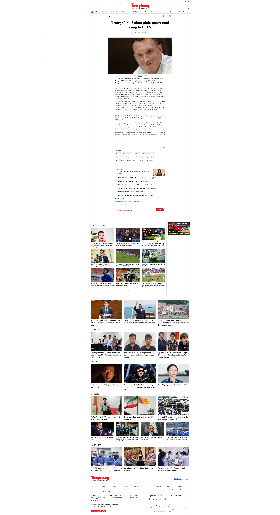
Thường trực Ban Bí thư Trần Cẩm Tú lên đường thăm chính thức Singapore (139, 321)
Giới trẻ (129, 11)
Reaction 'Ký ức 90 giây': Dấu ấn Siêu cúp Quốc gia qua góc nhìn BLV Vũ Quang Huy (102, 245)
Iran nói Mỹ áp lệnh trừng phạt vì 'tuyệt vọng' (151, 438)
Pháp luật (135, 11)
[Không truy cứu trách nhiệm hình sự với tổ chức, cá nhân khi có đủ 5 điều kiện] (106, 309)
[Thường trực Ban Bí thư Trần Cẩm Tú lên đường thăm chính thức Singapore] (140, 309)
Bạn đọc (158, 489)
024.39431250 (95, 500)
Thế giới (124, 11)
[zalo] (162, 499)
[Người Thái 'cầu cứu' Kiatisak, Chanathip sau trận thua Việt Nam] (102, 256)
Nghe (45, 39)
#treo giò (150, 160)
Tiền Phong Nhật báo (132, 1)
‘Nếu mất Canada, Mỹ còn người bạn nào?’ (102, 438)
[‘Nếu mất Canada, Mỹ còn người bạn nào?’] (102, 429)
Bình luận (45, 51)
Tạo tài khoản (127, 201)
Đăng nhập (118, 201)
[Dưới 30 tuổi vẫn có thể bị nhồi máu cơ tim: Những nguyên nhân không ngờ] (106, 456)
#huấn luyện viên (128, 154)
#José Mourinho (136, 157)
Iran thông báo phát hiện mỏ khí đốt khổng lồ (139, 418)
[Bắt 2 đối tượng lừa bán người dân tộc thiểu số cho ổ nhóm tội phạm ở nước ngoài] (140, 341)
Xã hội (96, 11)
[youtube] (188, 1)
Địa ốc (112, 11)
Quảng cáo (169, 1)
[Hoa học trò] (187, 479)
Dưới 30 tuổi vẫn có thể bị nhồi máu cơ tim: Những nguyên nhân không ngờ (106, 469)
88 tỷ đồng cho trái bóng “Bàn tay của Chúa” (153, 265)
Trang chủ (92, 12)
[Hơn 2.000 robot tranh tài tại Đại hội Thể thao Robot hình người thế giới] (177, 429)
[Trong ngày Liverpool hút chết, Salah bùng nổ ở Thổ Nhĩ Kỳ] (128, 256)
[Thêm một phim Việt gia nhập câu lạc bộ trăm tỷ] (106, 373)
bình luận (166, 16)
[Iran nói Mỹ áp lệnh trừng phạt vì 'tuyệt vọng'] (152, 429)
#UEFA (135, 160)
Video (183, 11)
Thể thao (141, 11)
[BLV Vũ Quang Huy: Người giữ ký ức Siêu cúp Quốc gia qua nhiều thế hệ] (153, 235)
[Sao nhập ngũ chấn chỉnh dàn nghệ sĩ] (173, 373)
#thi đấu (137, 154)
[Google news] (166, 499)
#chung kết (146, 157)
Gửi (160, 209)
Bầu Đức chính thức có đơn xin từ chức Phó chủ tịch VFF (135, 185)
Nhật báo (104, 484)
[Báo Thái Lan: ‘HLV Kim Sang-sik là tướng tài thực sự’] (128, 275)
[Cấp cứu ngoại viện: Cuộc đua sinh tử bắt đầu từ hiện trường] (173, 456)
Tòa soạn (161, 1)
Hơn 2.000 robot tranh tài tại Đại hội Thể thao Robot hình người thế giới (176, 439)
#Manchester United (148, 154)
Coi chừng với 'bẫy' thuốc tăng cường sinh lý (139, 469)
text (159, 16)
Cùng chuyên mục (99, 225)
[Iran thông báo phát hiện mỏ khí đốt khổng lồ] (140, 405)
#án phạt (142, 160)
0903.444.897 (134, 497)
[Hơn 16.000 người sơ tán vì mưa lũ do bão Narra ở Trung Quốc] (173, 405)
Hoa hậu (178, 11)
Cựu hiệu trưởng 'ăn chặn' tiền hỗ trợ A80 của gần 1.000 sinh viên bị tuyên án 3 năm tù (106, 354)
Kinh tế (101, 11)
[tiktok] (157, 499)
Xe (152, 11)
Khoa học (172, 11)
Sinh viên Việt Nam (144, 1)
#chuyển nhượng (126, 160)
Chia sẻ (45, 43)
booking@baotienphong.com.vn (119, 499)
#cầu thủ (118, 154)
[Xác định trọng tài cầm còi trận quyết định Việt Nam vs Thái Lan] (128, 235)
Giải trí (161, 11)
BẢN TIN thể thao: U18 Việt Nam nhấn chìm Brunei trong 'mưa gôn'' (138, 178)
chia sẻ (156, 16)
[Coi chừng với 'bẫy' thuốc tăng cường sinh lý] (140, 456)
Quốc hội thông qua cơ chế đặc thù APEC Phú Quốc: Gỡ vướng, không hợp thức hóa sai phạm (173, 322)
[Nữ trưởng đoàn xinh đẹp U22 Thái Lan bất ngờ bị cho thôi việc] (159, 172)
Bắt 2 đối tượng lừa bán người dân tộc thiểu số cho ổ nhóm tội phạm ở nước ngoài (139, 354)
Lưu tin (45, 47)
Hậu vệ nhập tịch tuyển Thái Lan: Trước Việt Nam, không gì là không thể (102, 284)
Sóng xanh (107, 11)
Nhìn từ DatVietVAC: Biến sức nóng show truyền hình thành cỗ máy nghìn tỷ (139, 387)
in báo (163, 16)
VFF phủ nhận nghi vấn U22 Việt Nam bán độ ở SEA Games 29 (137, 188)
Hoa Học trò (154, 1)
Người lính (147, 11)
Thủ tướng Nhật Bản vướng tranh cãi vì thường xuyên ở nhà (106, 418)
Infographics (149, 484)
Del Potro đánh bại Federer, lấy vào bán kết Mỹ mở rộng (135, 195)
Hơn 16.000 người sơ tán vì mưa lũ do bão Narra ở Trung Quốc (173, 418)
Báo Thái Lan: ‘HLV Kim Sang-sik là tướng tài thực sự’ (127, 284)
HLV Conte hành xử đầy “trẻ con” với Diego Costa (133, 181)
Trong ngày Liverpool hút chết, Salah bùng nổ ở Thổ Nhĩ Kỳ (127, 265)
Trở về (45, 55)
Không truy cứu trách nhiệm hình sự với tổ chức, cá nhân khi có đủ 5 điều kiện (105, 322)
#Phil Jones (155, 157)
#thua (127, 157)
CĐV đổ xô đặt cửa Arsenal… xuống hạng (130, 191)
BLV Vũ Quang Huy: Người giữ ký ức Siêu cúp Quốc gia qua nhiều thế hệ (153, 245)
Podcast (126, 484)
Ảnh (114, 484)
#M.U (117, 160)
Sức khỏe (118, 11)
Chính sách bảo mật (177, 495)
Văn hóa (156, 11)
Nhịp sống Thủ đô (95, 491)
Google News (170, 16)
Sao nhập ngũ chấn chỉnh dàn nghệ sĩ (173, 385)
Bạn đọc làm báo (99, 511)
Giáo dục (166, 11)
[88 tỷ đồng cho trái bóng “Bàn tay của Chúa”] (153, 256)
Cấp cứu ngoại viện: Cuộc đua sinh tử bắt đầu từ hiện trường (172, 469)
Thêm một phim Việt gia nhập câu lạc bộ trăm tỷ (106, 386)
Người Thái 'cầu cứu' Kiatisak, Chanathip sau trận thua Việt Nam (101, 265)
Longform (137, 484)
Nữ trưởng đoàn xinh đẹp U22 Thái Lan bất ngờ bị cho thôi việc (133, 172)
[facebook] (186, 1)
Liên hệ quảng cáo (115, 495)
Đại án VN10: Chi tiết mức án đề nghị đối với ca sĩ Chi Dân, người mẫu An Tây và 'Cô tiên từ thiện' (172, 354)
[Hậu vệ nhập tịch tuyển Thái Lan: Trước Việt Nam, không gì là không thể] (102, 275)
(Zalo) (120, 497)
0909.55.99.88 (115, 497)
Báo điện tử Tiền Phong (140, 6)
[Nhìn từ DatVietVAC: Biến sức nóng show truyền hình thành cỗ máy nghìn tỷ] (140, 373)
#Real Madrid (120, 157)
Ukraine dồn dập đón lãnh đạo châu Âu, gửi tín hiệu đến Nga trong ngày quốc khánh (127, 439)
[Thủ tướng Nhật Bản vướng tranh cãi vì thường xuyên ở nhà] (106, 405)
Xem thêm (188, 12)
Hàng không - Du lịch (172, 489)
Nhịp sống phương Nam (107, 491)
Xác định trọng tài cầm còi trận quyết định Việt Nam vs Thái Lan (127, 244)
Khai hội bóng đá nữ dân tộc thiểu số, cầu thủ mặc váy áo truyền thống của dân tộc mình (153, 285)
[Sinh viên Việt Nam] (178, 479)
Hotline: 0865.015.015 (118, 1)
